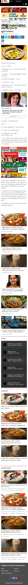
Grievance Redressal (6, 573)
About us (16, 568)
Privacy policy (4, 571)
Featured (4, 391)
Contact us (16, 571)
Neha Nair (5, 34)
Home (3, 21)
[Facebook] (11, 578)
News (11, 1)
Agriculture (18, 1)
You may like (6, 468)
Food (9, 21)
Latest (3, 339)
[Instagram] (16, 578)
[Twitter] (14, 578)
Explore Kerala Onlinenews (13, 566)
